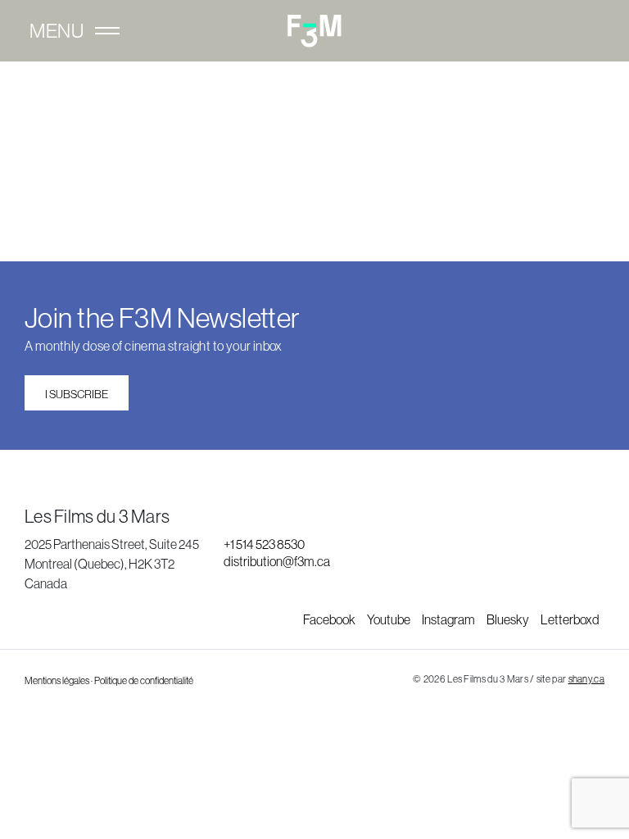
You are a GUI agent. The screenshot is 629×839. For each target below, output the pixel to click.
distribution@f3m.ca (277, 561)
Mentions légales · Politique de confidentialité (109, 681)
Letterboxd (570, 619)
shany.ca (586, 679)
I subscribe (76, 394)
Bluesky (508, 619)
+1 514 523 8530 (264, 544)
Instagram (449, 619)
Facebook (330, 619)
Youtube (389, 619)
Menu (56, 31)
